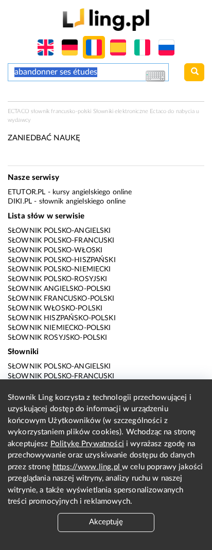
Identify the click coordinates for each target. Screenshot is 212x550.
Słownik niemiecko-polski (59, 328)
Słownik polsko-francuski (61, 240)
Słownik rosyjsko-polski (57, 337)
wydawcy (19, 120)
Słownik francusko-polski (61, 298)
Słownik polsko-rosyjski (57, 279)
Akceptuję (106, 522)
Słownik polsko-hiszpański (62, 260)
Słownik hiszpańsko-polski (62, 318)
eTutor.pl (26, 192)
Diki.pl (20, 201)
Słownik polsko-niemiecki (59, 269)
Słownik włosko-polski (55, 308)
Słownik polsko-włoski (55, 250)
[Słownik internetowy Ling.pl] (106, 19)
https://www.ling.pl (87, 467)
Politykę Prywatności (87, 444)
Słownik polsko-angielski (59, 230)
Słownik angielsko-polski (59, 288)
